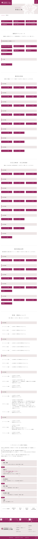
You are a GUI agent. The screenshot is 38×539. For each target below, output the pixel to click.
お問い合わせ (18, 531)
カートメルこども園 (5, 87)
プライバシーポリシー (32, 531)
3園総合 (3, 290)
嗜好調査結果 (4, 24)
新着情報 (30, 525)
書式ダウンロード (5, 21)
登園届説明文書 (4, 50)
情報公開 (30, 529)
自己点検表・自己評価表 (31, 21)
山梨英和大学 (27, 537)
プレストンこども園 (30, 87)
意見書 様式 (29, 46)
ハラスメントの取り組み (31, 24)
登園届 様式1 (16, 50)
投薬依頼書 (4, 64)
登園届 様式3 (4, 53)
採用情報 (17, 529)
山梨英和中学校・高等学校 (19, 537)
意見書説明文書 (17, 46)
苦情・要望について (17, 24)
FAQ (29, 527)
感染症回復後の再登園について (7, 46)
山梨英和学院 (11, 537)
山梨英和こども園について (20, 527)
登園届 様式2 (29, 50)
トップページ (18, 525)
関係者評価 (16, 21)
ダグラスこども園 (17, 87)
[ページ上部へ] (36, 537)
